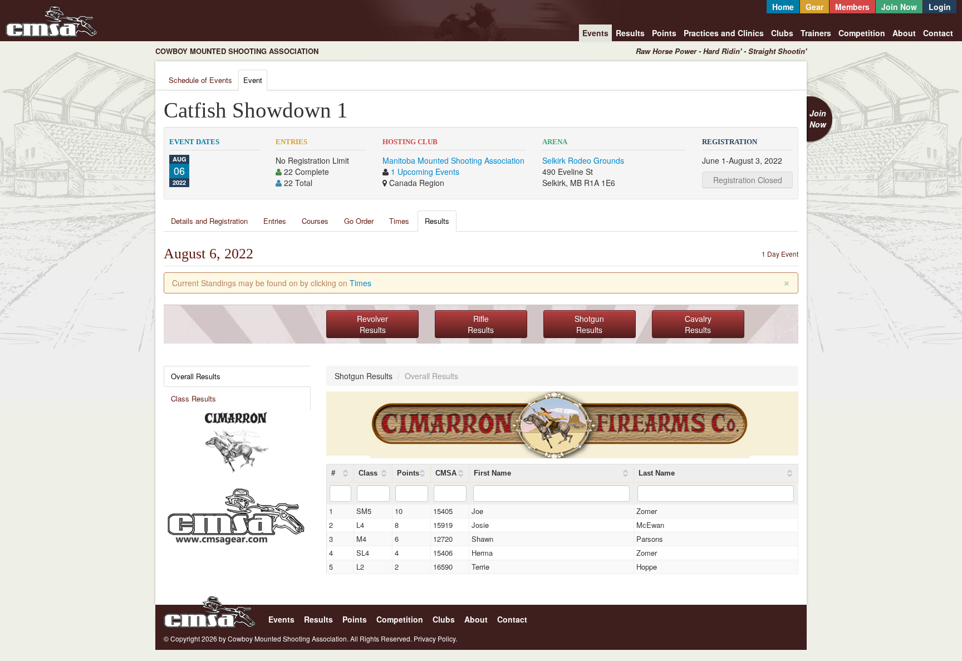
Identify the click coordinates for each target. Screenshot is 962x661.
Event (252, 80)
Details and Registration (209, 221)
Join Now (899, 6)
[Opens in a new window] (236, 442)
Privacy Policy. (435, 638)
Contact (938, 32)
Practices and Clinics (724, 32)
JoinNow (817, 118)
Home (783, 6)
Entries (274, 221)
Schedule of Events (200, 80)
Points (664, 32)
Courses (315, 221)
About (904, 32)
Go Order (359, 221)
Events (595, 32)
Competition (861, 32)
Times (399, 221)
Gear (814, 6)
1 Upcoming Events (425, 171)
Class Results (193, 398)
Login (940, 6)
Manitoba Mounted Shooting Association (453, 160)
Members (852, 6)
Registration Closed (747, 179)
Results (630, 32)
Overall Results (195, 376)
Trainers (816, 32)
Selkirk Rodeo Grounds (583, 160)
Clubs (782, 32)
